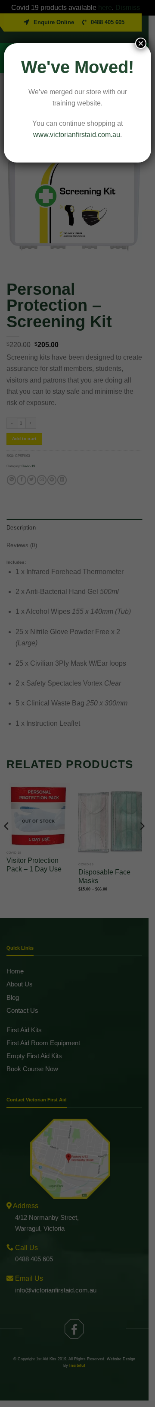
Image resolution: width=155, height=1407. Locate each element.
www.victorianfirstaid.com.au (76, 134)
